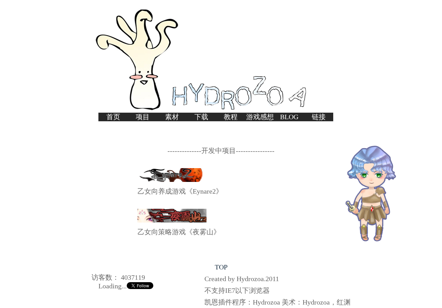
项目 (143, 117)
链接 (319, 117)
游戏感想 (260, 117)
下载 (201, 117)
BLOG (289, 117)
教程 (231, 117)
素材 (172, 117)
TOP (221, 267)
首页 (113, 117)
